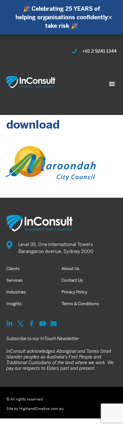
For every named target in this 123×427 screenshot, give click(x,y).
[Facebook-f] (31, 324)
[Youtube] (42, 324)
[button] (112, 83)
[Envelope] (53, 324)
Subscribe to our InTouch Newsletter (42, 338)
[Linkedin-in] (9, 324)
